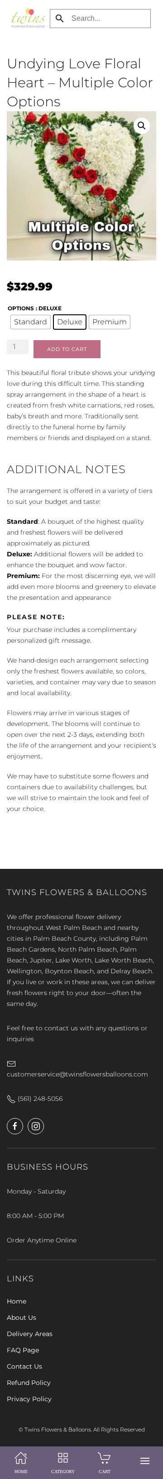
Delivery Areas (30, 1334)
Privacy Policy (29, 1399)
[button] (144, 1461)
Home (16, 1301)
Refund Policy (29, 1383)
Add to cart (67, 349)
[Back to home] (26, 18)
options (21, 308)
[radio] (30, 322)
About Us (21, 1317)
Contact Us (24, 1366)
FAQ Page (23, 1350)
